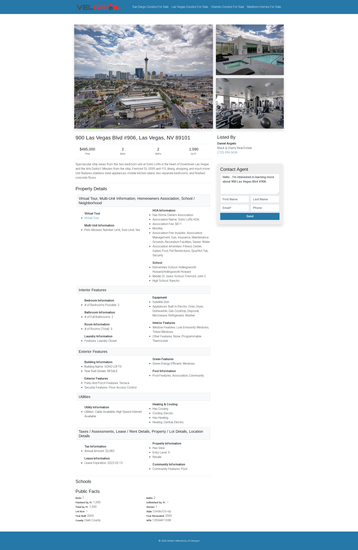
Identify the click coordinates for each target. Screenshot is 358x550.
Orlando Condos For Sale (227, 7)
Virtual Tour (91, 218)
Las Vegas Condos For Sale (190, 7)
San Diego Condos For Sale (150, 7)
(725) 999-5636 (227, 152)
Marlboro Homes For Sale (264, 7)
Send (249, 216)
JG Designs (193, 540)
